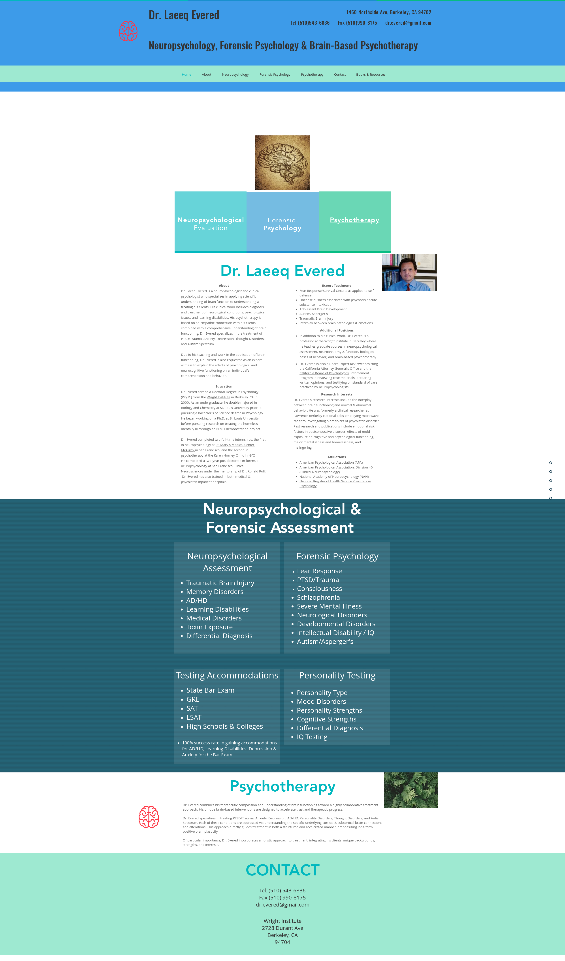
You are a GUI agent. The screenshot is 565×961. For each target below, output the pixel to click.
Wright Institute (218, 397)
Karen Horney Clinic (229, 455)
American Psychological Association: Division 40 (336, 467)
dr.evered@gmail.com (408, 22)
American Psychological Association (326, 462)
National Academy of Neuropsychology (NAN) (334, 476)
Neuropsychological (210, 220)
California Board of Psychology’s (324, 373)
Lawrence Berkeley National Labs (319, 415)
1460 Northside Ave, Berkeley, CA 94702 (389, 11)
